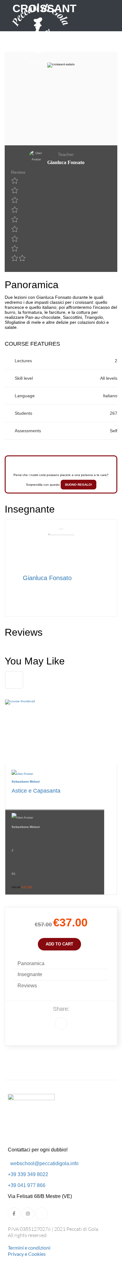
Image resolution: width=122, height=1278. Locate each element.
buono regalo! (78, 484)
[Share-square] (41, 1213)
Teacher (66, 154)
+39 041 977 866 (26, 1185)
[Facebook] (61, 1023)
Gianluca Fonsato (47, 578)
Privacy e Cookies (27, 1254)
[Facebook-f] (14, 1213)
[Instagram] (28, 1213)
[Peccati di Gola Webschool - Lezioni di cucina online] (40, 36)
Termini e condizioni (29, 1247)
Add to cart (59, 944)
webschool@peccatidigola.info (44, 1163)
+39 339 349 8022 (28, 1174)
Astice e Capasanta (36, 791)
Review (18, 172)
